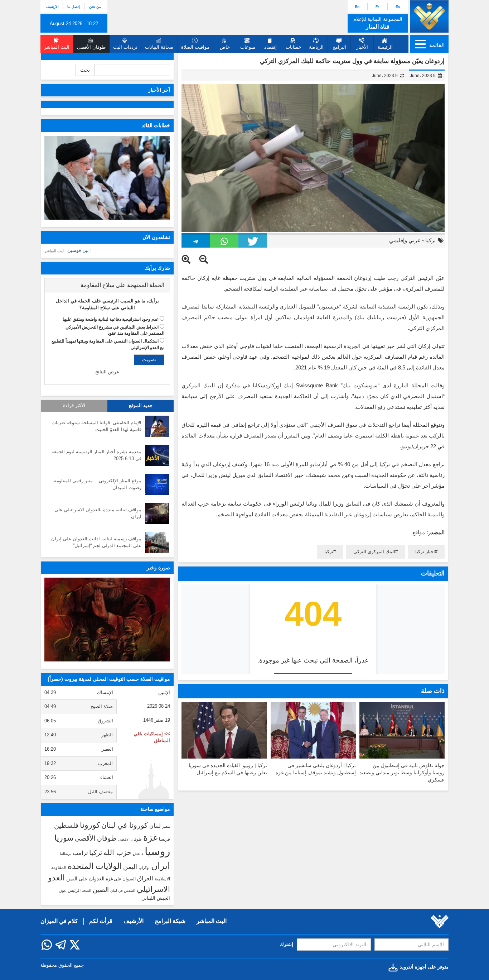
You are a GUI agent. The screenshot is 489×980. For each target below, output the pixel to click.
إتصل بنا (73, 7)
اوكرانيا (144, 867)
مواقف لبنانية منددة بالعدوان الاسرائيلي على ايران (97, 513)
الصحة (86, 891)
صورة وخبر (158, 567)
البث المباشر (54, 251)
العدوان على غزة (121, 878)
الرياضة (316, 47)
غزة (150, 837)
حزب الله (117, 852)
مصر (166, 826)
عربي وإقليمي (405, 240)
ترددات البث (125, 47)
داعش (138, 853)
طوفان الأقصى (95, 838)
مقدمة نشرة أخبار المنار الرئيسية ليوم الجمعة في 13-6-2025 (96, 455)
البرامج (339, 47)
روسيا (157, 851)
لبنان (155, 825)
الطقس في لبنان (122, 891)
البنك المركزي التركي (374, 551)
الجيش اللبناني (155, 898)
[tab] (107, 285)
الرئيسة (385, 47)
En (357, 7)
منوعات (247, 47)
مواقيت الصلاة (195, 47)
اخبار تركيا (425, 551)
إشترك (286, 944)
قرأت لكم (100, 921)
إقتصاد (270, 47)
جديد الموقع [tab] (140, 405)
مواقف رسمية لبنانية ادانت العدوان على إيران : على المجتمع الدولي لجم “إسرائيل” (94, 542)
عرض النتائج (107, 371)
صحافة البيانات (159, 47)
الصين (101, 889)
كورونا (90, 825)
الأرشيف (52, 7)
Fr (377, 7)
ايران (160, 866)
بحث (85, 70)
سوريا (63, 837)
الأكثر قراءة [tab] (74, 405)
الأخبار (362, 47)
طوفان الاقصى (130, 839)
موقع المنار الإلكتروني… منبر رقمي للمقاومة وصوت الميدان (97, 484)
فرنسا (164, 839)
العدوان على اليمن (85, 878)
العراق (145, 878)
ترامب (80, 853)
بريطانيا (65, 854)
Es (398, 7)
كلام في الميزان (59, 921)
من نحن (95, 7)
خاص (225, 47)
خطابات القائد (156, 125)
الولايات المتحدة (95, 866)
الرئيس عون (70, 890)
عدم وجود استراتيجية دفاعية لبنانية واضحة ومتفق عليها (111, 319)
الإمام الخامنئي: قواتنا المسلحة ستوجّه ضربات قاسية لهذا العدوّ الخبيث (96, 426)
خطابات (293, 47)
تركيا (430, 240)
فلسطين (66, 825)
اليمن (130, 866)
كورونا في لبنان (124, 825)
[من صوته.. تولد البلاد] (107, 619)
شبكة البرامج (170, 921)
